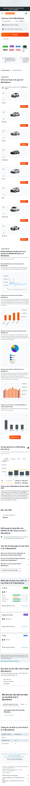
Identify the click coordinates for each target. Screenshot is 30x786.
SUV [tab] (19, 459)
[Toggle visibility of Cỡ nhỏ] (12, 355)
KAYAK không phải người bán (10, 775)
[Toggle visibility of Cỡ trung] (13, 362)
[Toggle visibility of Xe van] (12, 360)
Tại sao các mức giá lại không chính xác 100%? (13, 781)
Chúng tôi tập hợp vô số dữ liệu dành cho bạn (13, 778)
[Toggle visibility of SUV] (12, 357)
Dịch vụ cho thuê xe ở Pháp (14, 755)
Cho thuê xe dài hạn (9, 715)
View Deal (24, 106)
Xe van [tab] (24, 459)
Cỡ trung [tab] (12, 459)
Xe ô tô (10, 754)
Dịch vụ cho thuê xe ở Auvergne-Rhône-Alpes (14, 756)
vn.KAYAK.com (5, 754)
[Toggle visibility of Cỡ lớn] (12, 364)
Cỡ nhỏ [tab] (6, 459)
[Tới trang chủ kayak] (10, 13)
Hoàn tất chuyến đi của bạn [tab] (10, 704)
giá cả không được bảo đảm (8, 771)
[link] (15, 437)
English (16, 9)
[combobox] (7, 21)
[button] (28, 9)
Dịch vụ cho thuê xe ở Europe (20, 754)
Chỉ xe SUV (5, 39)
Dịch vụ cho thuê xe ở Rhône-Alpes (14, 758)
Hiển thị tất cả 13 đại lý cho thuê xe (10, 661)
